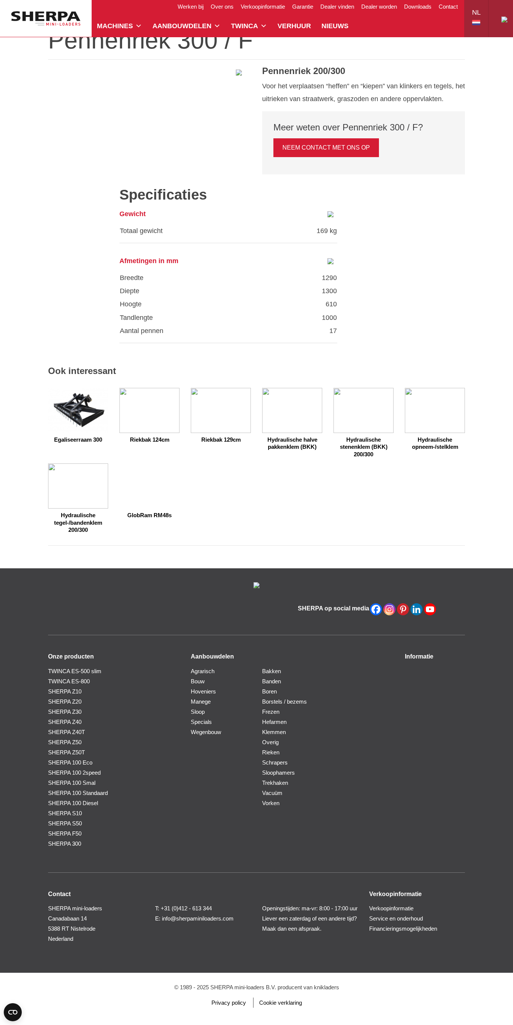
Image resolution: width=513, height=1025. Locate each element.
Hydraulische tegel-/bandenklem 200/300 (78, 522)
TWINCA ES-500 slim (74, 671)
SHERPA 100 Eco (70, 762)
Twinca (244, 26)
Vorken (270, 803)
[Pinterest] (403, 609)
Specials (201, 722)
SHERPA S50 (65, 823)
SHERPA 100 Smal (71, 783)
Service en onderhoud (396, 918)
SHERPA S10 (65, 813)
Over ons (222, 6)
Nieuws (335, 26)
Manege (201, 701)
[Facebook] (376, 609)
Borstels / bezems (284, 701)
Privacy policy (228, 1002)
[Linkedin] (416, 609)
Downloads (418, 6)
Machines (115, 26)
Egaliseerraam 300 (78, 439)
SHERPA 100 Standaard (78, 793)
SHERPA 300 (64, 843)
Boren (269, 691)
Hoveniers (203, 691)
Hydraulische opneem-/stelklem (435, 443)
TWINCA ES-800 (69, 681)
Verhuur (294, 26)
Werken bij (191, 6)
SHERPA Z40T (66, 732)
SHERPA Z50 (64, 742)
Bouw (198, 681)
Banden (271, 681)
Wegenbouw (206, 732)
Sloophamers (278, 772)
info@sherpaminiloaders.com (198, 918)
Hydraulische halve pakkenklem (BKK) (292, 443)
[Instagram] (389, 609)
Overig (270, 742)
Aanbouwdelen (181, 26)
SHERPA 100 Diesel (73, 803)
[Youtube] (430, 609)
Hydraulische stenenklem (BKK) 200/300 (364, 446)
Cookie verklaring (280, 1002)
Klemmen (274, 732)
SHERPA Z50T (66, 752)
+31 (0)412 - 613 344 (186, 908)
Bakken (271, 671)
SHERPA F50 (64, 833)
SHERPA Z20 (64, 701)
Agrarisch (202, 671)
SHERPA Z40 (64, 722)
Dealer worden (379, 6)
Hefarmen (274, 722)
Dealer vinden (337, 6)
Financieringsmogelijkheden (403, 928)
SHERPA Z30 (64, 712)
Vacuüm (272, 793)
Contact (448, 6)
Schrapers (275, 762)
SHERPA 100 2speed (74, 772)
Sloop (198, 712)
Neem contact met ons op (326, 147)
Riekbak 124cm (149, 439)
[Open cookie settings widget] (13, 1012)
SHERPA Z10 (64, 691)
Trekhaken (275, 783)
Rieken (270, 752)
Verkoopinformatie (263, 6)
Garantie (302, 6)
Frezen (270, 712)
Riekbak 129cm (221, 439)
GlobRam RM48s (149, 515)
